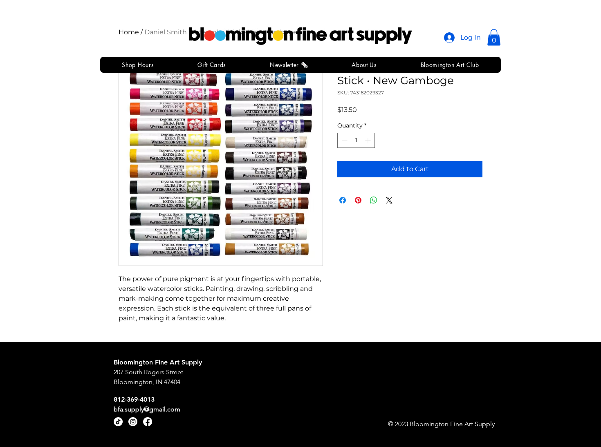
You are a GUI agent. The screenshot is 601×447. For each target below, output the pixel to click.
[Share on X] (389, 200)
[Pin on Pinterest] (358, 200)
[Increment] (368, 140)
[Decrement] (344, 140)
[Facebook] (147, 421)
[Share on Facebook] (343, 200)
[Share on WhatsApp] (374, 200)
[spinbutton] (356, 140)
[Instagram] (132, 421)
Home (129, 32)
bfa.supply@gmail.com (147, 409)
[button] (494, 37)
